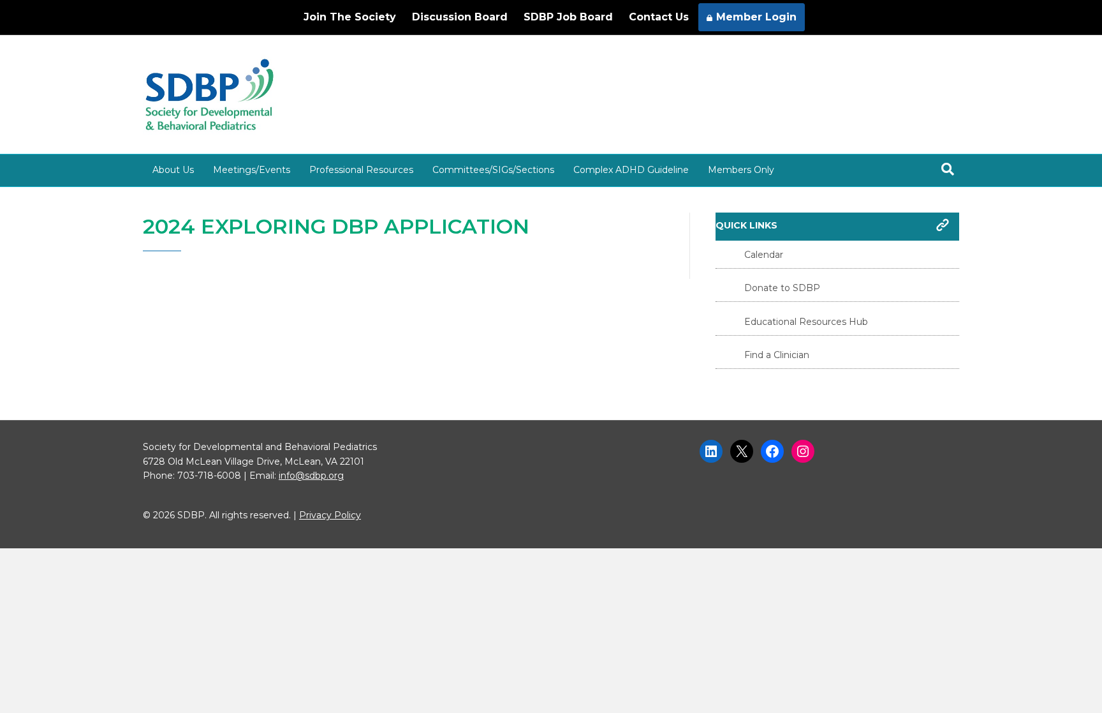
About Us (173, 170)
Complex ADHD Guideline (631, 170)
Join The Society (350, 17)
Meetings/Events (251, 170)
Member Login (756, 17)
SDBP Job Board (568, 17)
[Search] (947, 169)
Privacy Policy (330, 515)
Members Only (741, 170)
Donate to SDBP (782, 288)
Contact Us (659, 17)
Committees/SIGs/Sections (493, 170)
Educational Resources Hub (806, 321)
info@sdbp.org (311, 475)
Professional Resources (361, 170)
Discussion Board (460, 17)
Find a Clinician (776, 355)
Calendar (763, 254)
